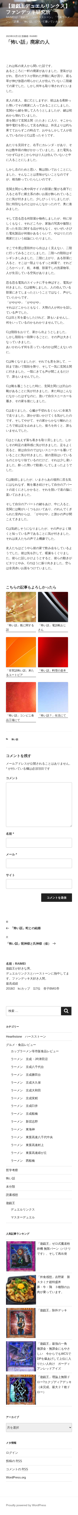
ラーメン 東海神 (23, 1129)
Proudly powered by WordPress (26, 1505)
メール (11, 854)
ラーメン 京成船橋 (24, 1113)
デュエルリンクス (23, 1209)
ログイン (12, 1452)
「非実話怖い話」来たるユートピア (20, 672)
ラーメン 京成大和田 (26, 1090)
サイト (10, 875)
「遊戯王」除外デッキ (52, 1310)
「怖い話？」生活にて (52, 715)
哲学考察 (12, 1170)
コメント (12, 778)
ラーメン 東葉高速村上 (27, 1145)
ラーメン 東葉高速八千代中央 (32, 1137)
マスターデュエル (23, 1217)
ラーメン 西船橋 (23, 1160)
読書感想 (12, 1194)
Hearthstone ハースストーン (26, 1036)
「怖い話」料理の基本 (52, 670)
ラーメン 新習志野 (24, 1121)
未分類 (10, 1186)
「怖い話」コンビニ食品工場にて (20, 717)
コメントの (17, 1469)
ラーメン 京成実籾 (24, 1098)
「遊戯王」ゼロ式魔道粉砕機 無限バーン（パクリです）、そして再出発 (54, 1248)
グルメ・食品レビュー (21, 1044)
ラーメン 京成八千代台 (27, 1067)
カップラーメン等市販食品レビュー (35, 1051)
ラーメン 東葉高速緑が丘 (29, 1152)
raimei (33, 36)
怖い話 (15, 739)
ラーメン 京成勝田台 (26, 1074)
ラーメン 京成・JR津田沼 (29, 1059)
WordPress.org (16, 1477)
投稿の (14, 1461)
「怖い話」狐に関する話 (20, 627)
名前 (10, 833)
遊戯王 (10, 1203)
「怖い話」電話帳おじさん (52, 627)
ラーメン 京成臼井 (24, 1105)
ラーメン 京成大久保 (26, 1082)
